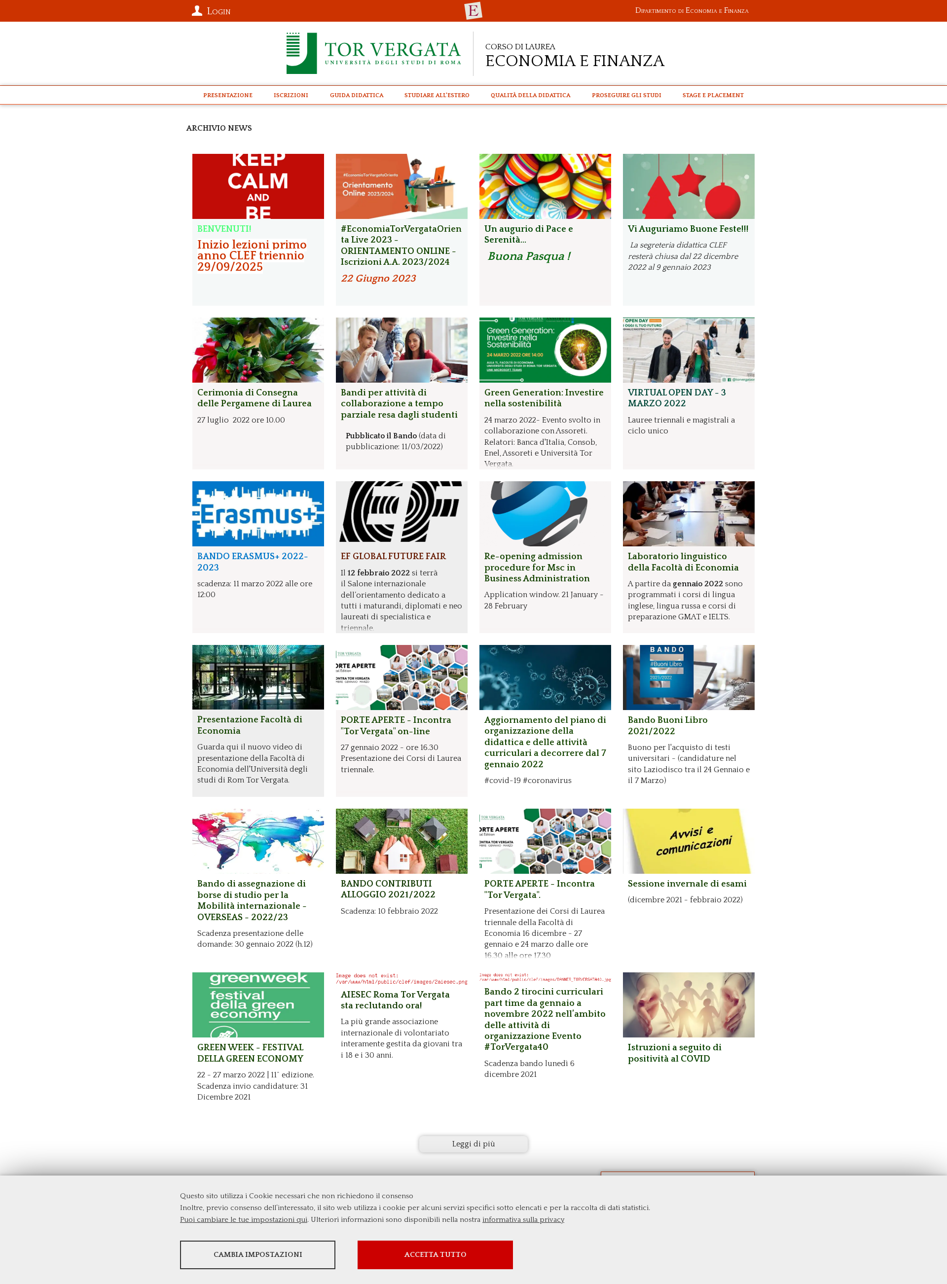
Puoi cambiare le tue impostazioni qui (243, 1219)
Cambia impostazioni (258, 1254)
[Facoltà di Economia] (473, 11)
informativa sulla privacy (523, 1219)
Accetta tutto (435, 1254)
